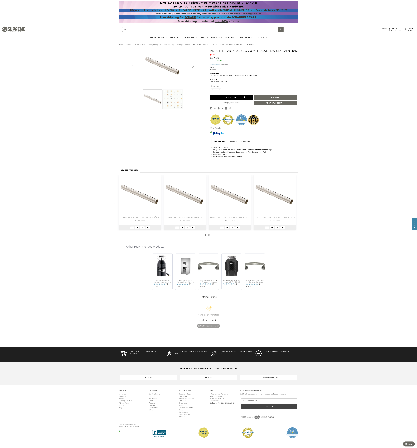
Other (261, 37)
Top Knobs (183, 401)
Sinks (203, 37)
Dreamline (183, 403)
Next (193, 66)
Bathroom (189, 37)
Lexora (181, 410)
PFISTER (227, 13)
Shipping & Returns (126, 401)
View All (182, 417)
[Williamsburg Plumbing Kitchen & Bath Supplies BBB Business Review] (159, 432)
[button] (414, 224)
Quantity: (215, 86)
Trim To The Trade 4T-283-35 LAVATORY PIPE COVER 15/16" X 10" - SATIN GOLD (230, 218)
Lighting (229, 37)
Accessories (246, 37)
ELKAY (181, 405)
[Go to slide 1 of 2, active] (205, 235)
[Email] (215, 108)
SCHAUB (190, 17)
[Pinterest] (230, 108)
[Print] (219, 108)
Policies (121, 398)
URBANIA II (249, 2)
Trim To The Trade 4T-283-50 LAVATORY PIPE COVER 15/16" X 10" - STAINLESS (274, 218)
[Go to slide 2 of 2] (209, 235)
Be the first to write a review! (208, 326)
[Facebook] (211, 108)
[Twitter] (222, 108)
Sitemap (122, 405)
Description (219, 141)
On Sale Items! (157, 37)
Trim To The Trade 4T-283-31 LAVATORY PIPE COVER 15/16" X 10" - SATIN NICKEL (185, 218)
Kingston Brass (185, 394)
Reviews (233, 141)
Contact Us (123, 396)
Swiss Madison (184, 414)
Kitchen (174, 37)
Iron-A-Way (222, 21)
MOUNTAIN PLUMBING (233, 10)
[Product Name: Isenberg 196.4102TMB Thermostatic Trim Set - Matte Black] (185, 272)
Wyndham (183, 396)
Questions (245, 141)
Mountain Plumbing (186, 398)
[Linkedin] (226, 108)
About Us (122, 394)
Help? (384, 28)
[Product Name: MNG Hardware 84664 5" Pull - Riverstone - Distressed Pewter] (208, 272)
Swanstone (183, 412)
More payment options (231, 103)
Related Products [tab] (129, 170)
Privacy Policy (124, 403)
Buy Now (275, 97)
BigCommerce (131, 424)
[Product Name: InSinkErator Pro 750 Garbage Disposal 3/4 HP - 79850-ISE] (231, 272)
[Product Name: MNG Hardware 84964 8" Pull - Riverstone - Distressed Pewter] (255, 272)
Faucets (215, 37)
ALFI (178, 10)
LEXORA (170, 10)
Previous (133, 66)
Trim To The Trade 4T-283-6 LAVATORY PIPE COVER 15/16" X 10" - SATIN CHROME (140, 218)
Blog (120, 408)
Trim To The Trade (186, 408)
